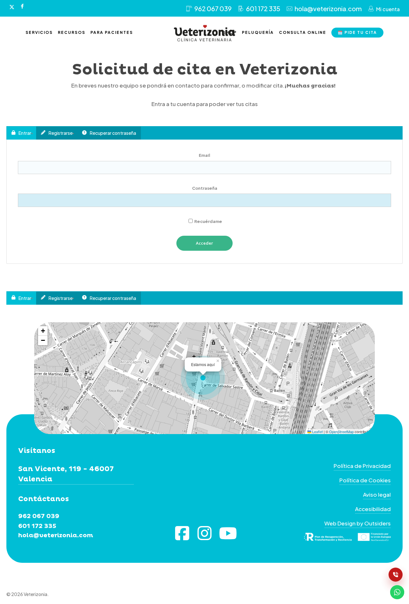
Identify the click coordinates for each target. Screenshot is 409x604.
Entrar (25, 133)
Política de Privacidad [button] (362, 465)
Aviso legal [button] (377, 494)
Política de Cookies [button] (365, 480)
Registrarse (61, 133)
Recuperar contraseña (113, 133)
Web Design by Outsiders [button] (357, 523)
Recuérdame (208, 221)
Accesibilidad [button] (373, 508)
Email (204, 155)
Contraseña (204, 188)
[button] (204, 378)
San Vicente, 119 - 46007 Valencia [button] (66, 474)
